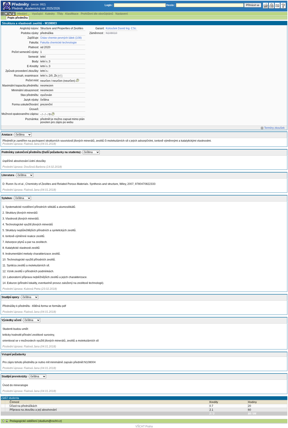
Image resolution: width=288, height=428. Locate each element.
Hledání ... (23, 13)
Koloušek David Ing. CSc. (121, 28)
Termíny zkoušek (274, 127)
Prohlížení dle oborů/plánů (97, 13)
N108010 (111, 33)
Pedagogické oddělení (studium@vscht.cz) (36, 421)
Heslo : (170, 5)
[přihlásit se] (271, 5)
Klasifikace (72, 13)
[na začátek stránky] (3, 421)
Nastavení (121, 13)
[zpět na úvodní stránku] (266, 5)
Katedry (50, 13)
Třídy (60, 13)
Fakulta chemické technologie (58, 42)
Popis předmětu (17, 17)
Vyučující (37, 13)
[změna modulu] (10, 14)
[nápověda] (283, 5)
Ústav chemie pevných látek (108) (61, 37)
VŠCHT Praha (144, 426)
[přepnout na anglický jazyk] (277, 5)
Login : (109, 5)
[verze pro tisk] (14, 14)
